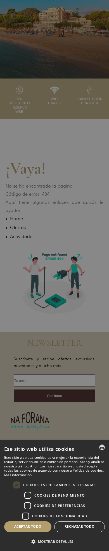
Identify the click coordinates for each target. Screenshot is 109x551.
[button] (54, 541)
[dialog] (54, 495)
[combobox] (102, 447)
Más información (18, 474)
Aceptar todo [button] (28, 526)
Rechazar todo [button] (79, 526)
